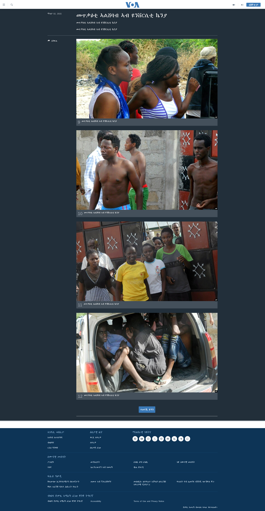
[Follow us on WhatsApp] (187, 438)
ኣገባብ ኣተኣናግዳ (55, 437)
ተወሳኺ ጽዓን (147, 409)
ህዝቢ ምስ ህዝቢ (141, 462)
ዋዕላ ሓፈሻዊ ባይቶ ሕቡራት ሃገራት (62, 487)
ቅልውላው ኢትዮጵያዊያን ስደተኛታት (63, 481)
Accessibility (96, 501)
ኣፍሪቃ (93, 442)
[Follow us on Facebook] (135, 438)
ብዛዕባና (50, 442)
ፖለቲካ (50, 462)
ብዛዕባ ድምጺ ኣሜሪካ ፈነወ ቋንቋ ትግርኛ (65, 501)
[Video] (234, 5)
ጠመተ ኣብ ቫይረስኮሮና (101, 481)
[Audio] (242, 5)
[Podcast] (161, 438)
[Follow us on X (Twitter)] (154, 438)
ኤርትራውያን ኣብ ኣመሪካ (102, 467)
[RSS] (174, 438)
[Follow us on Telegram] (181, 438)
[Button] (52, 41)
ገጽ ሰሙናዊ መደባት (186, 462)
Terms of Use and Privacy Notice (149, 501)
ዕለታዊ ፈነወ (95, 448)
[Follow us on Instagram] (148, 438)
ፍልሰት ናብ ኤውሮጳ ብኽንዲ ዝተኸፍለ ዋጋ (195, 481)
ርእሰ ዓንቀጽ (52, 448)
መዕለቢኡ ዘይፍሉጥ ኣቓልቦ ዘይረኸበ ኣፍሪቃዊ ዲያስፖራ (150, 483)
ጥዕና (49, 467)
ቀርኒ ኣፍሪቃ (95, 437)
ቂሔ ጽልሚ (139, 467)
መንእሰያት (95, 462)
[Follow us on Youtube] (141, 438)
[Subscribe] (167, 438)
